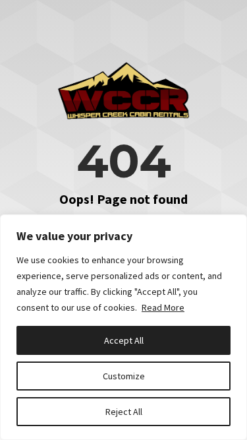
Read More (163, 307)
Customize (124, 376)
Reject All (123, 412)
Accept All (124, 340)
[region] (123, 327)
